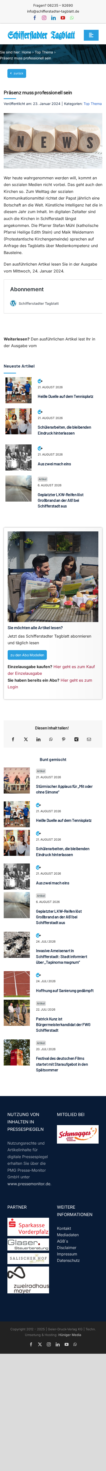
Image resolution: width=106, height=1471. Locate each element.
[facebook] (35, 18)
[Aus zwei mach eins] (18, 447)
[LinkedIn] (38, 739)
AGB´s (62, 1241)
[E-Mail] (89, 739)
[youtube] (63, 18)
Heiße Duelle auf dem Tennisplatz (65, 396)
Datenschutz (68, 1260)
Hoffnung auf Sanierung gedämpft (64, 990)
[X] (25, 739)
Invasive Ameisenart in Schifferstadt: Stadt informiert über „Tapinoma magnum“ (61, 956)
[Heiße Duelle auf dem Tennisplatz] (18, 380)
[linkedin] (53, 18)
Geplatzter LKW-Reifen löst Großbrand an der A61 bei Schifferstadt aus (60, 500)
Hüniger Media (69, 1335)
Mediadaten (68, 1234)
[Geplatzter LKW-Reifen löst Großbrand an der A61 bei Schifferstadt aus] (18, 478)
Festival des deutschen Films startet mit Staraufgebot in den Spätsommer (62, 1064)
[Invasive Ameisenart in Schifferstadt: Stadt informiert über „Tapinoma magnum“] (17, 934)
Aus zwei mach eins (54, 463)
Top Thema (93, 103)
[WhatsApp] (51, 739)
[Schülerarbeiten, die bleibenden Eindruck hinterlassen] (18, 411)
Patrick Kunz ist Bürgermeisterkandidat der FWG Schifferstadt (63, 1024)
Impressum (67, 1253)
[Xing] (76, 739)
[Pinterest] (63, 739)
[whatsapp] (72, 18)
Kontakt (64, 1228)
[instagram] (44, 18)
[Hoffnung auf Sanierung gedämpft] (17, 974)
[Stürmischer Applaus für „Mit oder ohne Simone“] (17, 770)
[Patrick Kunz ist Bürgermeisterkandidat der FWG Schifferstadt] (17, 1002)
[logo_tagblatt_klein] (41, 32)
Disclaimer (66, 1247)
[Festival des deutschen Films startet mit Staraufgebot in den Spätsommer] (17, 1042)
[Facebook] (13, 739)
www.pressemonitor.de (28, 1183)
